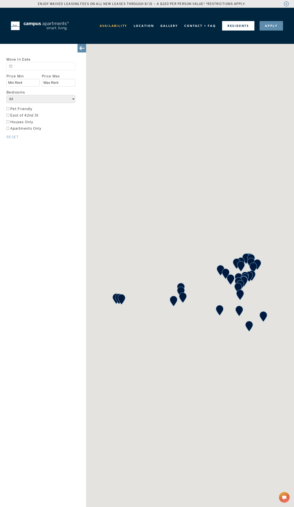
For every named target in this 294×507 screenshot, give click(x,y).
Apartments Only (25, 128)
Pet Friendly (21, 109)
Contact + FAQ (200, 26)
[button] (263, 316)
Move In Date (18, 59)
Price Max (51, 76)
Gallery (169, 26)
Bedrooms (15, 92)
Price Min (15, 76)
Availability (113, 26)
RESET (12, 137)
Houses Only (21, 122)
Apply (271, 26)
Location (144, 26)
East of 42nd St (24, 115)
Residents (238, 26)
